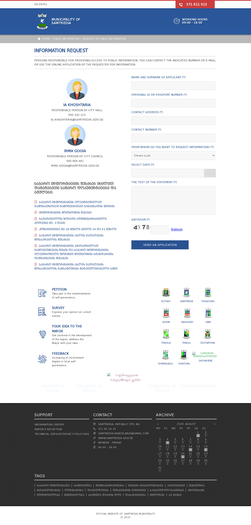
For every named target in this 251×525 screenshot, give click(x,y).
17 (160, 455)
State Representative (198, 386)
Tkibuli (186, 342)
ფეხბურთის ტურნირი (129, 490)
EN (40, 4)
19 (175, 455)
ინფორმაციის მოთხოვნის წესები (65, 212)
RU (45, 4)
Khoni (166, 322)
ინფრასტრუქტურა (110, 485)
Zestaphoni (207, 342)
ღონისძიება (74, 490)
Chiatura (184, 363)
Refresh (177, 230)
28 (190, 462)
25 (167, 462)
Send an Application (160, 245)
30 (205, 462)
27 (183, 462)
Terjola (166, 342)
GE (36, 4)
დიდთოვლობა (48, 495)
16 (205, 448)
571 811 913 (196, 4)
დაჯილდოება (98, 490)
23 (205, 455)
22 (198, 455)
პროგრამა (196, 490)
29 (198, 462)
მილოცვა (157, 495)
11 (167, 448)
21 (190, 455)
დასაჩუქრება (135, 495)
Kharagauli (165, 363)
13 (183, 448)
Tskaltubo (208, 301)
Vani (208, 322)
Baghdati (187, 322)
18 (167, 455)
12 (175, 448)
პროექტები (176, 485)
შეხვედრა (197, 485)
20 (183, 455)
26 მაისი (175, 495)
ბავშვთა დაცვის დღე (104, 495)
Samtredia (186, 301)
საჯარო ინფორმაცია (53, 485)
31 (160, 469)
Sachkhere (206, 360)
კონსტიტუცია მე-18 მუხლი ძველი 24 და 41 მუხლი (77, 229)
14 (190, 448)
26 (175, 462)
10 (160, 448)
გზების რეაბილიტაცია (145, 485)
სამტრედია (83, 485)
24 (160, 462)
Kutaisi (165, 301)
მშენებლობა (74, 495)
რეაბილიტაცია (49, 490)
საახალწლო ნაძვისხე (167, 490)
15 (198, 448)
